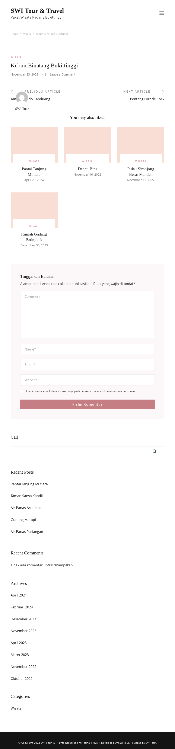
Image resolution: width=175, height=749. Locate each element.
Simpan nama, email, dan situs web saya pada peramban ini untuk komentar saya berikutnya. (80, 391)
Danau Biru (87, 169)
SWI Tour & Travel (37, 10)
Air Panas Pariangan (27, 531)
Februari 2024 (22, 607)
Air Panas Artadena (26, 507)
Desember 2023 (23, 619)
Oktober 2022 (21, 678)
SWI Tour (22, 109)
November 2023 (23, 630)
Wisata (16, 56)
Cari (14, 437)
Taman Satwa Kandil (27, 495)
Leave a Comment (62, 74)
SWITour (151, 743)
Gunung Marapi (23, 519)
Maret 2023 (20, 654)
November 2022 (23, 666)
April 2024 (19, 595)
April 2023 (19, 642)
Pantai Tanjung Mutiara (29, 484)
